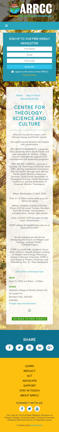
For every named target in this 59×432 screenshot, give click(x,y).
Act (29, 375)
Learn (29, 366)
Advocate (29, 380)
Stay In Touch (33, 95)
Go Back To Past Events (29, 319)
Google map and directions (22, 303)
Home (19, 95)
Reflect (29, 371)
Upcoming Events (29, 98)
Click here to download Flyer (29, 271)
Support (29, 385)
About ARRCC (29, 395)
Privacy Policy (29, 75)
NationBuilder (36, 425)
